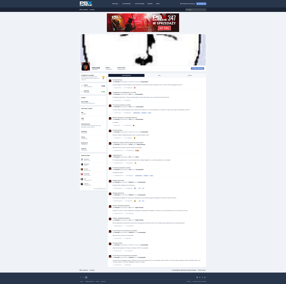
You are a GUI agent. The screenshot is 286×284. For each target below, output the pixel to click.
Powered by (199, 281)
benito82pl (86, 174)
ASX (130, 94)
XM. (130, 157)
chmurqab (117, 81)
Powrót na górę (202, 270)
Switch (137, 157)
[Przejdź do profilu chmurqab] (110, 81)
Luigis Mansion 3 (117, 155)
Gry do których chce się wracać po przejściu (125, 230)
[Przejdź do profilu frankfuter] (82, 159)
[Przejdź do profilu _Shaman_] (82, 184)
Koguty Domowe (141, 144)
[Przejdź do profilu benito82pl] (82, 174)
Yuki (130, 119)
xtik (85, 178)
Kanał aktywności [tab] (126, 75)
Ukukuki (86, 169)
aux (130, 207)
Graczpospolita (144, 81)
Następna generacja (118, 180)
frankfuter (86, 159)
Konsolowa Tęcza (117, 80)
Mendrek (131, 232)
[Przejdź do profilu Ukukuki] (82, 169)
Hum (130, 106)
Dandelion (86, 164)
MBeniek (131, 182)
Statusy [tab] (190, 75)
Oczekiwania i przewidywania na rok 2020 (124, 92)
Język (82, 281)
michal (130, 144)
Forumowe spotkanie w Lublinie (122, 105)
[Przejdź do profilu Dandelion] (82, 164)
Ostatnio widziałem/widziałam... (121, 205)
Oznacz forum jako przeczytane (189, 270)
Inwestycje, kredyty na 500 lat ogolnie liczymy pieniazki (128, 142)
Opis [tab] (159, 75)
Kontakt (97, 281)
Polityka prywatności (89, 281)
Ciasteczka (103, 281)
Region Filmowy (139, 207)
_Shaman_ (86, 183)
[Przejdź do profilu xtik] (82, 179)
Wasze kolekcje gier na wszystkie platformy (125, 117)
